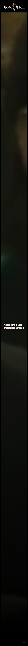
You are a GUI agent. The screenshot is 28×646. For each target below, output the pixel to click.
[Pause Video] (24, 642)
